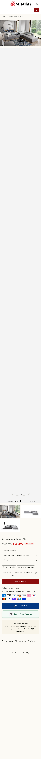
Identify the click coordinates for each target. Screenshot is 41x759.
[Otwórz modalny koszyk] (37, 3)
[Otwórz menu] (3, 3)
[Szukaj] (36, 10)
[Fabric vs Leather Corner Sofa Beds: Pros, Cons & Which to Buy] (17, 743)
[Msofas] (20, 3)
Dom (3, 17)
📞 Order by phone (20, 606)
